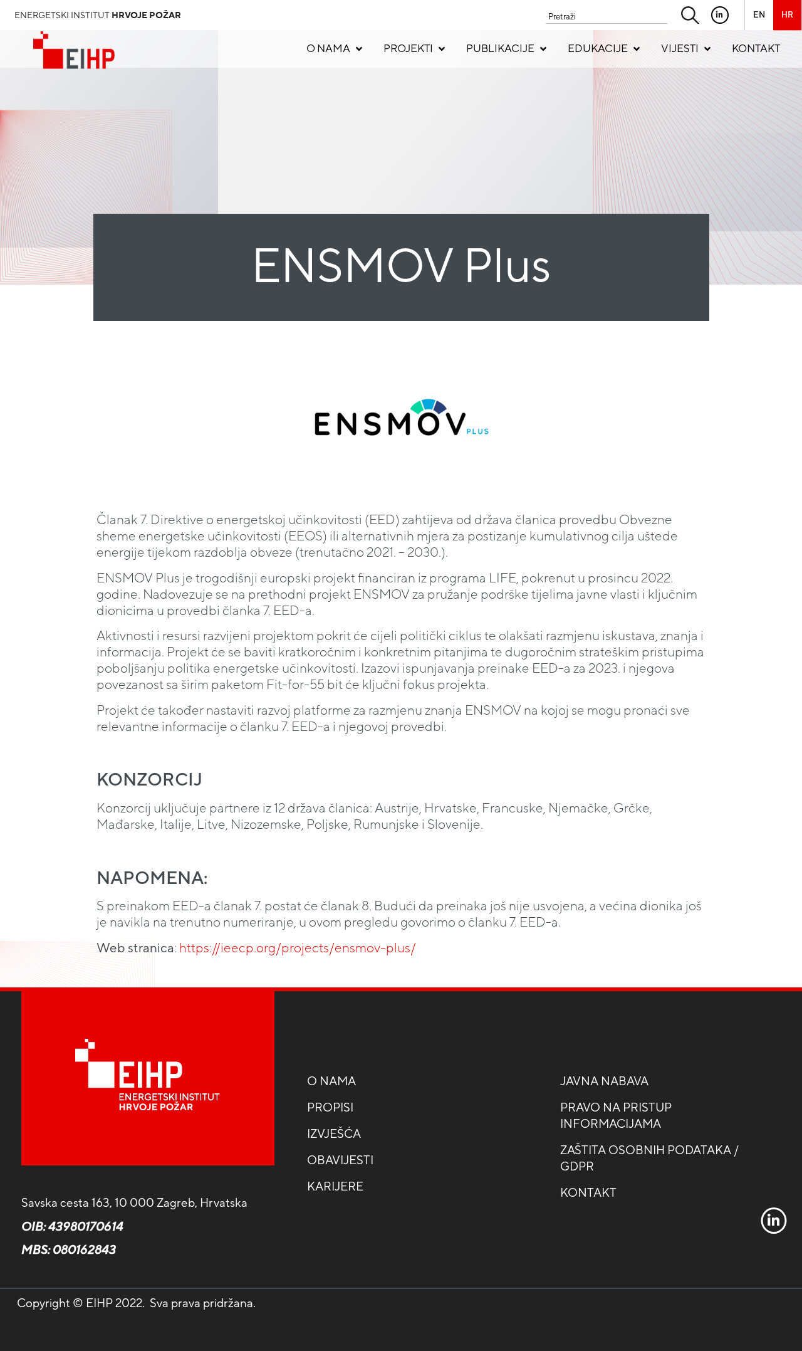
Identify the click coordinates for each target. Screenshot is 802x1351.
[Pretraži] (690, 17)
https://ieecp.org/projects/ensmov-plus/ (297, 947)
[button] (335, 49)
